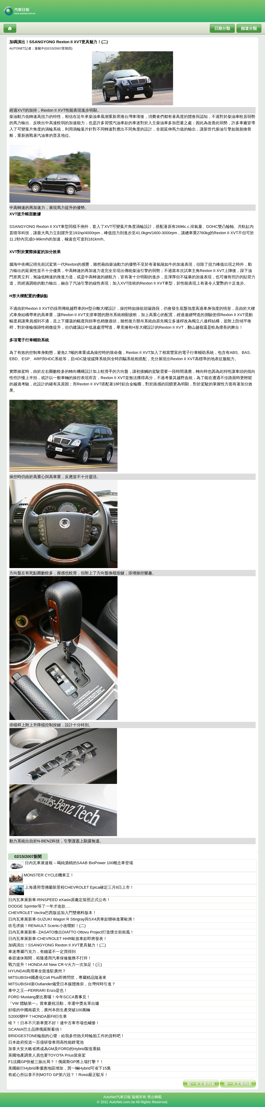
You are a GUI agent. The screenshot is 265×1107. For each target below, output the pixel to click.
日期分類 (222, 28)
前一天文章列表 (201, 1084)
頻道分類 (249, 28)
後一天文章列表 (238, 1084)
